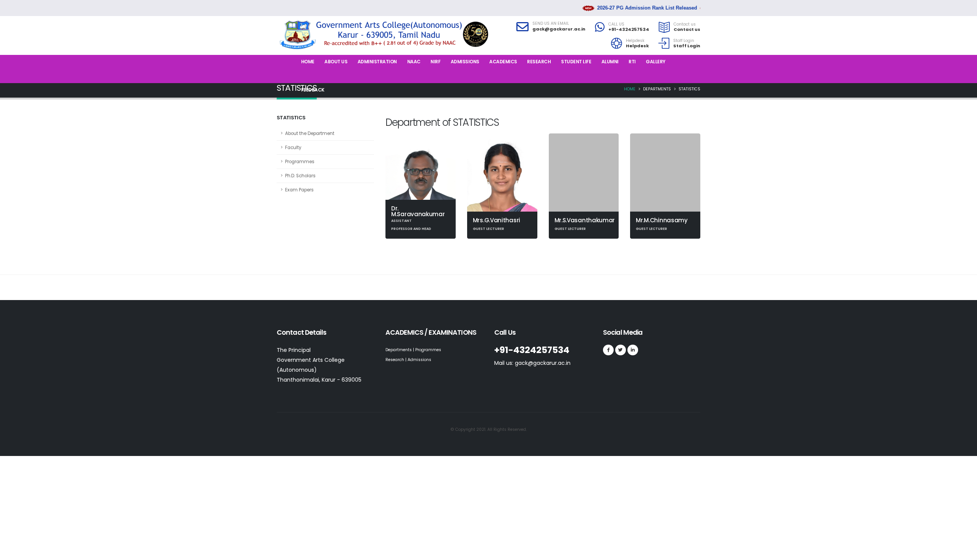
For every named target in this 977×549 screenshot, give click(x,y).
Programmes (299, 162)
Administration (377, 61)
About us (335, 61)
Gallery (656, 61)
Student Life (576, 61)
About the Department (309, 133)
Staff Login (683, 41)
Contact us (685, 24)
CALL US (616, 24)
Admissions (465, 61)
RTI (632, 61)
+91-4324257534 (628, 29)
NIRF (435, 61)
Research (539, 61)
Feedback (312, 90)
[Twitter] (620, 350)
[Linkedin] (632, 350)
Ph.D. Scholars (300, 176)
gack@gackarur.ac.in (558, 29)
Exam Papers (299, 190)
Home (307, 61)
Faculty (293, 147)
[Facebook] (608, 350)
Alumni (610, 61)
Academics (503, 61)
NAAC (414, 61)
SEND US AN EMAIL (550, 23)
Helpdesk (635, 41)
